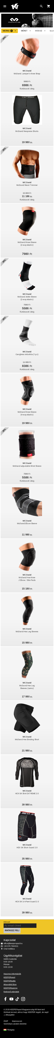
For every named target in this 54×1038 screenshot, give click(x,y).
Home (24, 6)
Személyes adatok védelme (15, 1024)
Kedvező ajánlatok (11, 992)
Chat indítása (9, 949)
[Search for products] (41, 6)
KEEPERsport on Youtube (11, 999)
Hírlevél (7, 922)
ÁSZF (6, 1021)
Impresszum (17, 1021)
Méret (24, 31)
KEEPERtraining (10, 988)
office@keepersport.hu (13, 943)
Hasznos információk (12, 974)
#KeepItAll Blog (10, 985)
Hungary (11, 1030)
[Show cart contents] (49, 6)
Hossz (38, 31)
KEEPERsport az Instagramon (23, 999)
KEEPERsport (9, 977)
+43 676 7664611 (11, 946)
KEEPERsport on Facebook (6, 999)
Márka (7, 31)
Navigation (4, 6)
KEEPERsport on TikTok (17, 999)
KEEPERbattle (10, 981)
